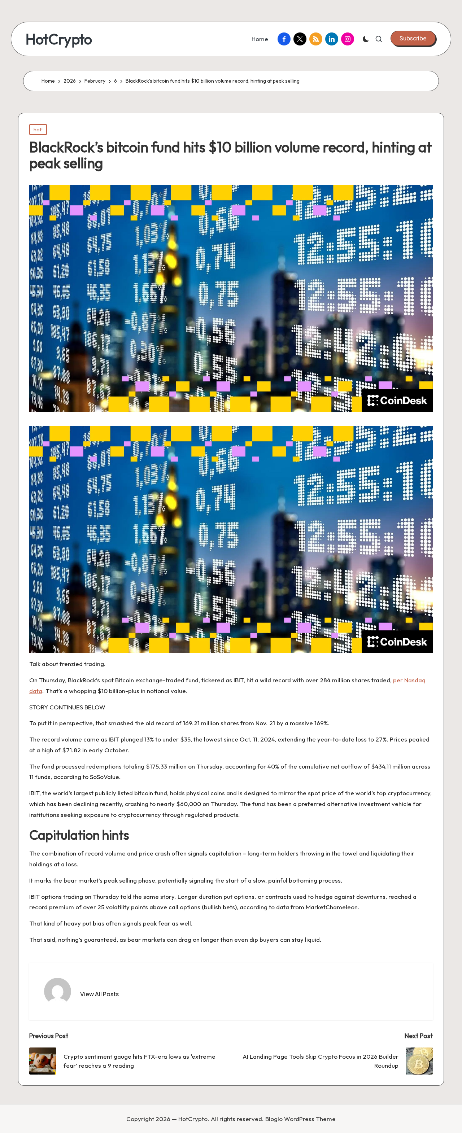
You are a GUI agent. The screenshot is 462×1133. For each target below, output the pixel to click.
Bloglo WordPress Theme (300, 1119)
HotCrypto (59, 39)
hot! (38, 129)
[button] (413, 38)
